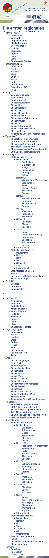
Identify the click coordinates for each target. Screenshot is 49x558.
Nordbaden (27, 237)
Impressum (16, 286)
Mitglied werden (19, 43)
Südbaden (27, 240)
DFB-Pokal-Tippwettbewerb (24, 141)
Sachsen (26, 193)
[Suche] (29, 16)
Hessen (14, 79)
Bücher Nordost (18, 108)
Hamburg (26, 201)
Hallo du (15, 48)
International (17, 84)
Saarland (26, 227)
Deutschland (17, 66)
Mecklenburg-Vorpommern (35, 180)
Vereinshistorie (18, 46)
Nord (13, 69)
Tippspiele (10, 136)
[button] (24, 293)
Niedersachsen (29, 203)
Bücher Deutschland (20, 102)
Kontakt (9, 281)
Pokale (25, 175)
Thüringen (27, 190)
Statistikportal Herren (21, 157)
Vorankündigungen (20, 95)
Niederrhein (27, 214)
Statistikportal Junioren (22, 271)
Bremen (26, 206)
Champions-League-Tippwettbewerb (29, 149)
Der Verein (10, 33)
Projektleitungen (19, 40)
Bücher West (17, 110)
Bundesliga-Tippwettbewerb (24, 139)
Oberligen (26, 172)
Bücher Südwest (19, 113)
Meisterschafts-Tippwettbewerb (26, 144)
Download (16, 284)
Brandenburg (28, 183)
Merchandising (18, 131)
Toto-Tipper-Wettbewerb (23, 146)
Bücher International (21, 126)
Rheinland (27, 221)
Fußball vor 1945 (19, 87)
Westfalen (27, 211)
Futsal (14, 273)
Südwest (15, 77)
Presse (14, 53)
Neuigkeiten (17, 35)
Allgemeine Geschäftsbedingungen (28, 133)
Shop (7, 92)
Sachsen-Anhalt (29, 188)
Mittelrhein (27, 216)
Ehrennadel (16, 51)
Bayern (25, 245)
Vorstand (15, 38)
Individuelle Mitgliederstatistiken (27, 276)
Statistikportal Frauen (21, 250)
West (13, 74)
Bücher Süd (16, 123)
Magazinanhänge (19, 278)
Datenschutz (17, 289)
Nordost (15, 71)
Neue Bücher (17, 97)
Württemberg (28, 242)
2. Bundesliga (28, 165)
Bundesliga (27, 162)
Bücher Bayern (18, 121)
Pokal (13, 90)
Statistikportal (12, 154)
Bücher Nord (17, 105)
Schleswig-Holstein (31, 198)
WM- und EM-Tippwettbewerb (25, 152)
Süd (13, 82)
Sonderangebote (19, 100)
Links (13, 58)
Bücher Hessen (18, 115)
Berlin (24, 185)
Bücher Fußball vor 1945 (23, 128)
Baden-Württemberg (32, 234)
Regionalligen (28, 170)
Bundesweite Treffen (21, 61)
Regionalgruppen (13, 64)
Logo (13, 56)
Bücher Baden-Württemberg (24, 118)
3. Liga (25, 167)
